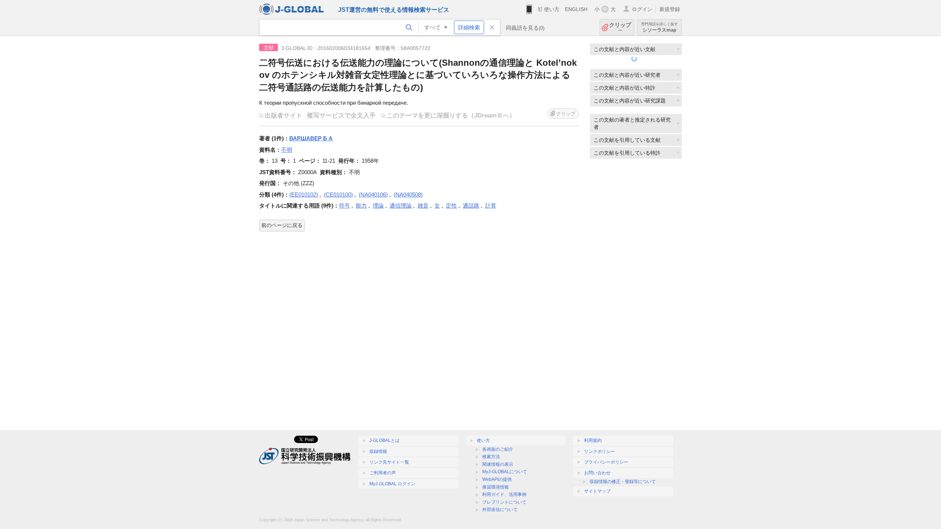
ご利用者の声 (382, 472)
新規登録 (669, 9)
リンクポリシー (599, 451)
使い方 (551, 9)
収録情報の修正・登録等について (623, 481)
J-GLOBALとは (384, 440)
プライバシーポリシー (606, 462)
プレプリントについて (504, 502)
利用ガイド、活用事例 (504, 494)
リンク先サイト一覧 (389, 462)
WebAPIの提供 (497, 479)
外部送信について (500, 509)
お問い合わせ (597, 472)
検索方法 (491, 456)
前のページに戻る (282, 225)
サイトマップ (597, 491)
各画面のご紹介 (497, 449)
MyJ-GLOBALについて (504, 471)
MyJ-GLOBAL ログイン (392, 483)
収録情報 (378, 451)
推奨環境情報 (495, 487)
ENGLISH (576, 9)
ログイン (642, 9)
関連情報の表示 (497, 464)
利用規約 (593, 440)
